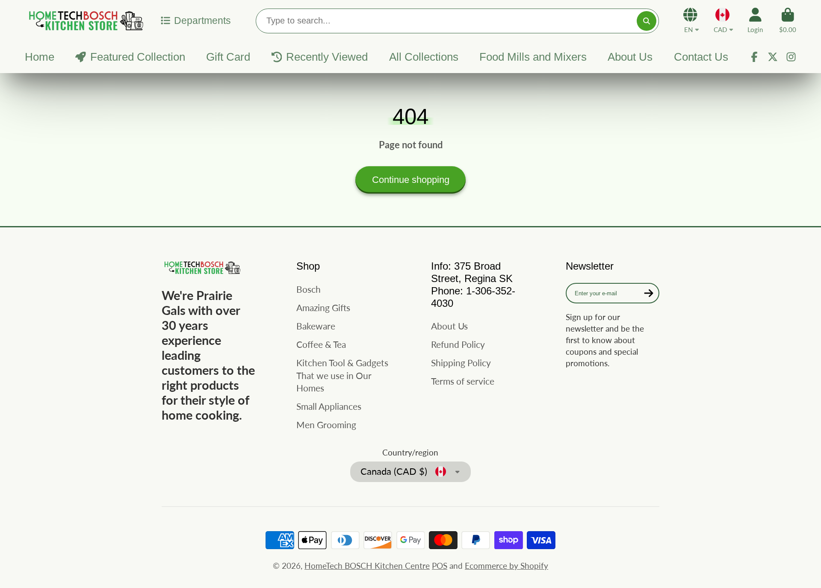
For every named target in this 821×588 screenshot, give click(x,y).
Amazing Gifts (323, 307)
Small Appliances (328, 406)
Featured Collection (137, 57)
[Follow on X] (773, 57)
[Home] (85, 20)
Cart (787, 20)
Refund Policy (458, 344)
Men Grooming (326, 424)
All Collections (423, 57)
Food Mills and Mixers (533, 57)
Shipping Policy (461, 362)
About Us (630, 57)
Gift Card (228, 57)
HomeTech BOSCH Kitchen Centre (367, 565)
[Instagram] (791, 57)
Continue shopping (410, 179)
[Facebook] (754, 57)
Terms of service (462, 381)
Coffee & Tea (321, 344)
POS (439, 565)
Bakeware (315, 325)
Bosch (308, 289)
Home (39, 57)
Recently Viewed (327, 57)
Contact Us (701, 57)
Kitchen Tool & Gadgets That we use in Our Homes (342, 375)
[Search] (646, 21)
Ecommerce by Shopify (506, 565)
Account (755, 20)
